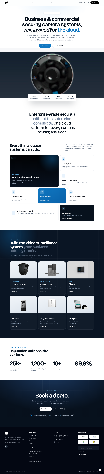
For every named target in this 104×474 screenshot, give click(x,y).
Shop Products (32, 435)
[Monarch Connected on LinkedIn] (6, 446)
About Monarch (32, 438)
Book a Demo (44, 45)
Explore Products (58, 45)
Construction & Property (34, 453)
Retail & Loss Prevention (34, 459)
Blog (52, 2)
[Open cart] (88, 3)
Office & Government (34, 464)
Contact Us (31, 443)
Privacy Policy (96, 471)
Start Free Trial (59, 409)
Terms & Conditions (80, 471)
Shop (33, 2)
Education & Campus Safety (35, 451)
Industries (39, 2)
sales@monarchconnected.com (63, 442)
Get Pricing (95, 2)
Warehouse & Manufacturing (35, 461)
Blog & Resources (33, 440)
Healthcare (31, 456)
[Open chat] (100, 470)
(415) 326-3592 (82, 2)
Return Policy (89, 471)
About (46, 2)
